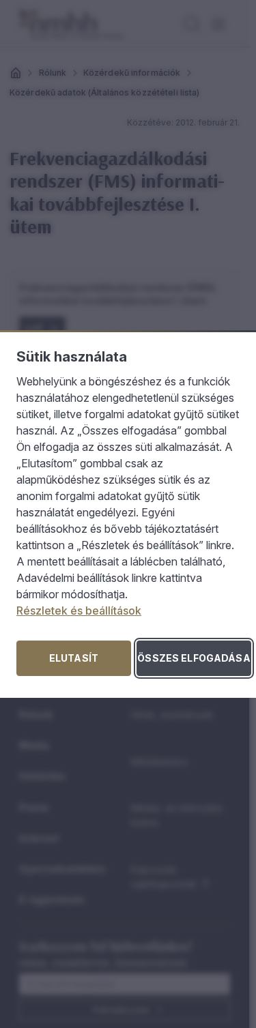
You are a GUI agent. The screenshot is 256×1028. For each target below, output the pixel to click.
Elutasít (73, 658)
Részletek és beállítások (78, 610)
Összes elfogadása (193, 658)
